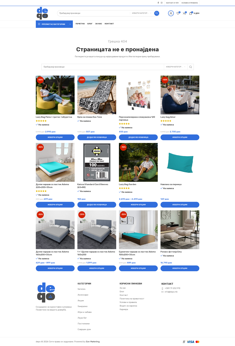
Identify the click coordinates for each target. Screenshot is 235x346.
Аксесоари (83, 295)
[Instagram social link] (161, 3)
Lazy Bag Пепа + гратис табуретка (54, 117)
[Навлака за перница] (180, 162)
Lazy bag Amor (168, 117)
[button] (96, 137)
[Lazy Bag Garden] (138, 162)
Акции (81, 300)
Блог (122, 291)
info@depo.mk (171, 292)
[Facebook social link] (158, 3)
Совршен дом (84, 329)
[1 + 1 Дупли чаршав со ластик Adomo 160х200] (96, 229)
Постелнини (84, 323)
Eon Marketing (93, 341)
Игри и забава (85, 312)
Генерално (83, 306)
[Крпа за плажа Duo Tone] (96, 95)
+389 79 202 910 (172, 288)
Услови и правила (128, 302)
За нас (123, 288)
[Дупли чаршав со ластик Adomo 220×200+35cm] (55, 162)
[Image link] (46, 292)
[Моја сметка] (171, 13)
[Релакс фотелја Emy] (180, 229)
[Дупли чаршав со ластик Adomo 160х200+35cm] (55, 229)
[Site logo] (42, 13)
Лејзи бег (82, 318)
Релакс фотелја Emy (171, 252)
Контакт (124, 295)
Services (81, 289)
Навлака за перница (171, 184)
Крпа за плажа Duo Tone (89, 117)
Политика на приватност (132, 298)
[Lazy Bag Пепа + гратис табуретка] (55, 95)
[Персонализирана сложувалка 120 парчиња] (138, 95)
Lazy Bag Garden (127, 184)
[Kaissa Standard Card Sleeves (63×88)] (96, 162)
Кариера (124, 309)
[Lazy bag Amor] (180, 95)
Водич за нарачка (128, 306)
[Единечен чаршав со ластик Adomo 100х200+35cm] (138, 229)
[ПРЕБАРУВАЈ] (156, 13)
